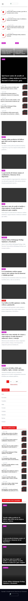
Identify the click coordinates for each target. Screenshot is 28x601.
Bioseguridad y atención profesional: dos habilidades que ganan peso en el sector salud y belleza (10, 490)
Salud (17, 43)
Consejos (4, 332)
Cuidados (4, 411)
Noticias (3, 418)
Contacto (3, 421)
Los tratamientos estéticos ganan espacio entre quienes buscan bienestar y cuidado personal (10, 114)
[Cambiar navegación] (3, 4)
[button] (25, 70)
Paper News (17, 591)
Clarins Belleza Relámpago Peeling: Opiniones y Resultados (14, 582)
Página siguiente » (14, 384)
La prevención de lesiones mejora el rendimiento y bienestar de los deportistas (13, 174)
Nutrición (4, 414)
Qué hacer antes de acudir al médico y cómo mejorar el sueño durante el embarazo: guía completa (15, 28)
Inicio (3, 394)
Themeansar (24, 591)
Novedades (4, 397)
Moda (3, 404)
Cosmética (4, 237)
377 (17, 381)
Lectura (3, 300)
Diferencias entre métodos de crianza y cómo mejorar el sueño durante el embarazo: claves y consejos (14, 336)
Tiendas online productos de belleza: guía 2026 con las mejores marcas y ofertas (13, 141)
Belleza (3, 43)
